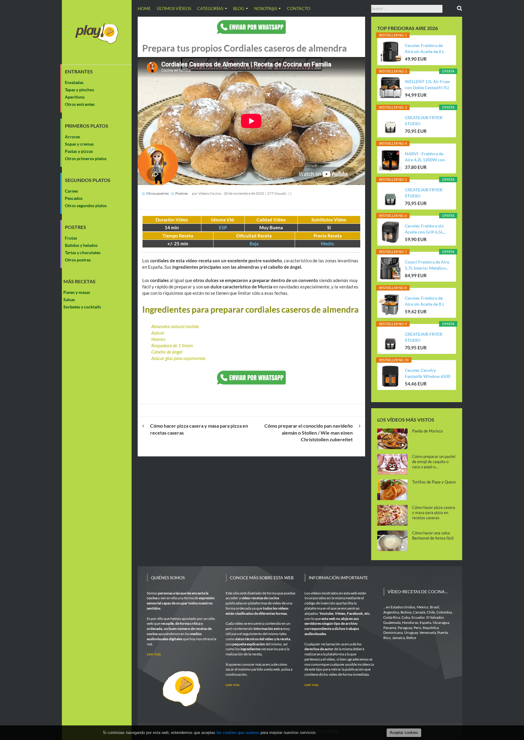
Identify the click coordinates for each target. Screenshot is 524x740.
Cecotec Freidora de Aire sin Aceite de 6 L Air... (424, 49)
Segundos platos (87, 180)
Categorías (210, 8)
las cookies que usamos (238, 732)
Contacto (298, 8)
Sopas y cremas (79, 143)
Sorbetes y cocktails (82, 306)
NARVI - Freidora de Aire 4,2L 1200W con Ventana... (425, 157)
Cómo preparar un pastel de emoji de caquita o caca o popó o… (433, 461)
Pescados (73, 198)
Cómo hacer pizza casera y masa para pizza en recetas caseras (433, 512)
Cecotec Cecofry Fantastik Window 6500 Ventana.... (427, 373)
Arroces (72, 136)
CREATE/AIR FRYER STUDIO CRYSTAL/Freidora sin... (427, 121)
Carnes (71, 190)
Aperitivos (75, 96)
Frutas (71, 237)
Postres (75, 227)
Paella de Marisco (427, 431)
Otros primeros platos (85, 158)
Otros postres (78, 259)
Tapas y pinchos (79, 89)
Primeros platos (86, 126)
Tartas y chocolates (82, 252)
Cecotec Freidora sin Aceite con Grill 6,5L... (425, 228)
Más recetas (79, 281)
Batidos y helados (81, 245)
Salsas (69, 299)
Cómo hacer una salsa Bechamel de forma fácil (432, 535)
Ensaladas (74, 82)
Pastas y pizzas (79, 151)
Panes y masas (76, 292)
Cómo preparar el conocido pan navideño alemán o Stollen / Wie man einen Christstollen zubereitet (308, 432)
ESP (223, 227)
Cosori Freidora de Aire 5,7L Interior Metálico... (427, 265)
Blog (238, 8)
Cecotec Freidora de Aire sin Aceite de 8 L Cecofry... (424, 301)
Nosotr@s (265, 8)
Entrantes (79, 71)
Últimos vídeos (174, 8)
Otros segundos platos (86, 205)
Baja (254, 243)
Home (144, 8)
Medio (327, 243)
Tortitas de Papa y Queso (434, 481)
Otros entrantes (80, 104)
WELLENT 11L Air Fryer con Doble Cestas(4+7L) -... (427, 85)
